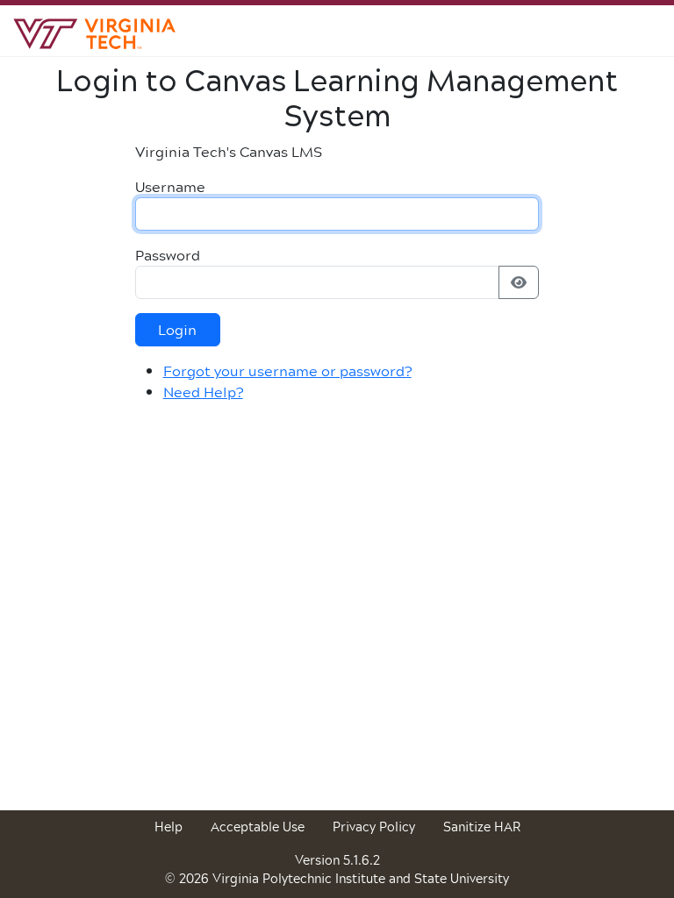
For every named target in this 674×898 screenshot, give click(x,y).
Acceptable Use (258, 826)
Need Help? (203, 392)
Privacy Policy (374, 826)
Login (177, 329)
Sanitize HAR (481, 826)
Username (170, 186)
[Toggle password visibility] (518, 282)
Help (168, 826)
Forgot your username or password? (287, 370)
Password (167, 255)
